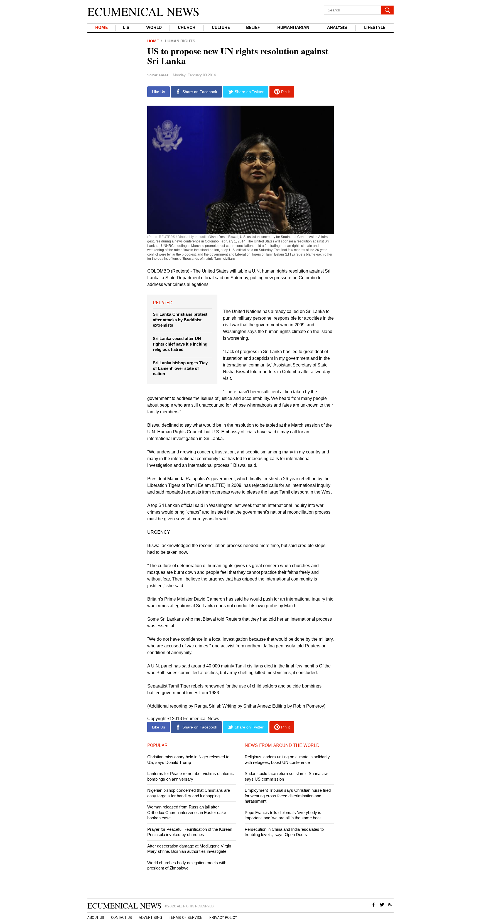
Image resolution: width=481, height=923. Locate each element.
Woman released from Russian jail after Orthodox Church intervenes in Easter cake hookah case (186, 812)
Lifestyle (374, 27)
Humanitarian (293, 27)
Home (101, 27)
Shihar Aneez (157, 75)
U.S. (127, 27)
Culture (221, 27)
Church (186, 27)
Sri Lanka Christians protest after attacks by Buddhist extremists (180, 319)
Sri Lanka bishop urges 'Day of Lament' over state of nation (180, 368)
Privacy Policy (223, 918)
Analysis (337, 27)
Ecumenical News (143, 11)
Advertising (150, 918)
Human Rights (180, 41)
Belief (253, 27)
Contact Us (121, 918)
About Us (95, 918)
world (154, 27)
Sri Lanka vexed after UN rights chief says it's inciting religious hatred (180, 344)
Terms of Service (185, 918)
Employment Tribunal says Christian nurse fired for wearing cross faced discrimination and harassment (288, 795)
